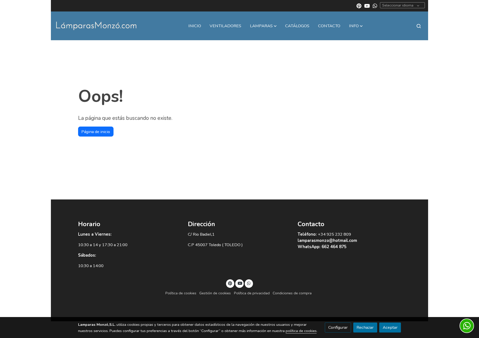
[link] (96, 25)
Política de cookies (180, 293)
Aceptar (390, 327)
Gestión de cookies (215, 293)
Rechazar (365, 327)
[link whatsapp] (375, 5)
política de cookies (301, 330)
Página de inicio (95, 132)
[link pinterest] (359, 5)
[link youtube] (367, 5)
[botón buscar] (418, 25)
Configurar (338, 327)
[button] (263, 26)
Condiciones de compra (292, 293)
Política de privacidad (252, 293)
